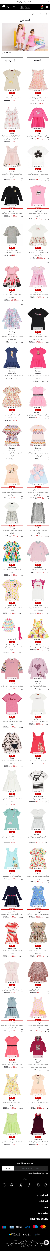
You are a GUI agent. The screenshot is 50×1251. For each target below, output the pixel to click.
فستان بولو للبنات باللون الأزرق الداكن (12, 375)
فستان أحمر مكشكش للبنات (38, 760)
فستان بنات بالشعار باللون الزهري (12, 1064)
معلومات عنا (43, 1213)
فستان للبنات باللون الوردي (38, 686)
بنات (40, 14)
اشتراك (7, 1168)
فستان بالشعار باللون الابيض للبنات (38, 721)
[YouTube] (12, 1185)
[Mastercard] (43, 1227)
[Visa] (27, 1227)
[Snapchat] (20, 1185)
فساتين (34, 14)
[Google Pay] (37, 1234)
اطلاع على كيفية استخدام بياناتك (38, 1173)
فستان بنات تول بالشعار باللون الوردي (38, 136)
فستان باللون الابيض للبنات (38, 799)
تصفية (36, 60)
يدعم (46, 1207)
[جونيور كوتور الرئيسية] (25, 7)
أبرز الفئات (43, 1201)
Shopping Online (39, 1219)
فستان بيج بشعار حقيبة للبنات (12, 98)
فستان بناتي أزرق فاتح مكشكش (12, 876)
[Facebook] (46, 1185)
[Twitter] (38, 1185)
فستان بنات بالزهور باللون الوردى (38, 294)
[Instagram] (29, 1185)
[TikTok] (3, 1185)
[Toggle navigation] (47, 7)
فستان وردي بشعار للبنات (38, 569)
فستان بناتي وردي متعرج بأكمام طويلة (12, 686)
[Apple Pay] (19, 1227)
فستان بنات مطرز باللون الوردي (38, 990)
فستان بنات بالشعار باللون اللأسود (12, 213)
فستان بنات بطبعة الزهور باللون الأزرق (38, 914)
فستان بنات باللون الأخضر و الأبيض (12, 1142)
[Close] (48, 1)
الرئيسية (45, 14)
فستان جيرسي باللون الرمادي (12, 252)
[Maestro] (35, 1227)
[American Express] (12, 1227)
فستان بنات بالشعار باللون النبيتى (38, 1142)
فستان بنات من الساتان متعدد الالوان (38, 647)
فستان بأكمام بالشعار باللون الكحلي (11, 914)
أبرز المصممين (42, 1195)
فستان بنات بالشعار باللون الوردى (12, 990)
